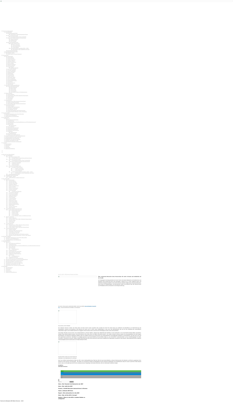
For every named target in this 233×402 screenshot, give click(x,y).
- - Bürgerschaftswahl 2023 (14, 166)
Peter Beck (10, 81)
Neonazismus (13, 125)
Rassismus (10, 131)
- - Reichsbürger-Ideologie (14, 252)
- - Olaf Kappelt (11, 197)
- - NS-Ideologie (11, 248)
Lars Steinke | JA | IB (12, 109)
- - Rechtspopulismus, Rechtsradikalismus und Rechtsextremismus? (24, 245)
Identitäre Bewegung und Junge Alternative (14, 114)
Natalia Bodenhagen (12, 80)
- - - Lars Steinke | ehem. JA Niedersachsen (20, 215)
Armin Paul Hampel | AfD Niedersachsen (16, 110)
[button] (62, 371)
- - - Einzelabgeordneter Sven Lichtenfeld (20, 160)
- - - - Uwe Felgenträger (18, 169)
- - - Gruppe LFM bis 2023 (16, 167)
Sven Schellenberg (12, 79)
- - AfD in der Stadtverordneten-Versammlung (19, 161)
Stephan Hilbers (11, 61)
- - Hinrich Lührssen (12, 206)
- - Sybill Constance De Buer (14, 226)
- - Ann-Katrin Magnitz (13, 192)
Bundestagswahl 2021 (12, 50)
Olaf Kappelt (10, 73)
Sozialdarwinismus (12, 133)
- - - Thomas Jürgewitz (15, 162)
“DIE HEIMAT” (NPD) (9, 52)
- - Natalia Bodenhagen (13, 204)
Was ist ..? (7, 118)
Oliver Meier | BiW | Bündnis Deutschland (17, 103)
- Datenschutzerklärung (11, 272)
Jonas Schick (13, 89)
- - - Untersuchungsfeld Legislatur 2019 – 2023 (21, 171)
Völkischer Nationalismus (13, 130)
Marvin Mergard (13, 87)
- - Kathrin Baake (12, 229)
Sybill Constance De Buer (13, 102)
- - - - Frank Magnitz (17, 170)
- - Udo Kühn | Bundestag (14, 231)
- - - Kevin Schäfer (14, 165)
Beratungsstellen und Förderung (12, 138)
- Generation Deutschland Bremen (13, 208)
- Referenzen (8, 268)
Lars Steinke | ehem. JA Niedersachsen (18, 92)
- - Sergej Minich (12, 181)
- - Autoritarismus (12, 244)
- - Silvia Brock (11, 221)
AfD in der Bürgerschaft (13, 35)
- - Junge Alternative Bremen (15, 209)
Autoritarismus (11, 120)
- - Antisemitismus (12, 250)
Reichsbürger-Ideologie (13, 129)
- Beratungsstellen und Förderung (13, 261)
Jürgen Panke (11, 96)
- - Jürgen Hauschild (12, 183)
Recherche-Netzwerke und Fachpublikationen (15, 135)
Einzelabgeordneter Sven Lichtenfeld (18, 36)
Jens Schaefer (13, 90)
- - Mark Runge (11, 207)
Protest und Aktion (74, 274)
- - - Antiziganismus (14, 256)
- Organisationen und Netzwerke (13, 239)
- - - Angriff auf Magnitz (15, 191)
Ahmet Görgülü (11, 58)
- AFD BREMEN (8, 155)
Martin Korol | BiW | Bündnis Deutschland (17, 101)
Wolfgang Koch (13, 40)
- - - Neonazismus (14, 249)
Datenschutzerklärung (10, 148)
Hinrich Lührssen (11, 82)
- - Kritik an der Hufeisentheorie (15, 258)
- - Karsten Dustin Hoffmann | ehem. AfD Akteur (19, 235)
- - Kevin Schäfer (12, 186)
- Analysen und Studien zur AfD (12, 264)
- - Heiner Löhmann (12, 189)
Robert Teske (13, 88)
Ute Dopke (10, 99)
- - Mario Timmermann (13, 185)
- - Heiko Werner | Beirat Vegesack (16, 177)
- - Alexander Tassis (12, 200)
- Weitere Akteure (9, 216)
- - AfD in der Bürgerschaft (14, 159)
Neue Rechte (10, 123)
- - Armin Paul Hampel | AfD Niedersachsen (18, 234)
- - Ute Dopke (11, 222)
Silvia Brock (10, 97)
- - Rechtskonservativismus (14, 243)
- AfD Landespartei (9, 180)
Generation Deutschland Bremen (12, 85)
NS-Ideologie (10, 124)
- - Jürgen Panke (11, 220)
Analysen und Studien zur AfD (11, 140)
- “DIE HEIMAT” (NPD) (10, 176)
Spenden (7, 146)
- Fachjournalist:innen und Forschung (14, 260)
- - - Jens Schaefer (14, 214)
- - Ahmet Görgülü (12, 182)
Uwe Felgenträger (16, 46)
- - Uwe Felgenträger (13, 195)
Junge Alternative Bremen (13, 86)
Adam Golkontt (11, 94)
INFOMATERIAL (6, 117)
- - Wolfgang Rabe (12, 196)
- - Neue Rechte (11, 246)
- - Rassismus (11, 254)
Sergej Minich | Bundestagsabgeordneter (19, 34)
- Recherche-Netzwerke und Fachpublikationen (16, 259)
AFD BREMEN (8, 32)
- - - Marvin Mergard (15, 211)
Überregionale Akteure (10, 104)
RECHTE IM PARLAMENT (8, 31)
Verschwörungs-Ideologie (13, 127)
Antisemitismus (11, 126)
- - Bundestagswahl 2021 (14, 174)
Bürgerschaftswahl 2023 (13, 42)
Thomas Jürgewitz (14, 39)
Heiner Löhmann (16, 44)
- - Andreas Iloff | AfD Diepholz (15, 230)
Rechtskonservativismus (13, 119)
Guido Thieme (11, 75)
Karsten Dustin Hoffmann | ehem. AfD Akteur (17, 111)
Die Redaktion (8, 143)
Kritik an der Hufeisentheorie (14, 134)
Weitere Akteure (8, 93)
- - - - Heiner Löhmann (18, 168)
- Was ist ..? (8, 242)
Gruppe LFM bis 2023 (15, 43)
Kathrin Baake (11, 105)
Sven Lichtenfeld (11, 78)
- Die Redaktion (9, 267)
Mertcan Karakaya (12, 64)
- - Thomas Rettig (12, 198)
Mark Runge (10, 84)
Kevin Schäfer (13, 41)
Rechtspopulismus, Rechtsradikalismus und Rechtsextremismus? (22, 122)
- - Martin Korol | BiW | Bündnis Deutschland (18, 224)
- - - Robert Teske (14, 212)
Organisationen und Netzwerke (12, 116)
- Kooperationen (9, 223)
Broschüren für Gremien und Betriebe (13, 141)
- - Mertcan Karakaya (13, 188)
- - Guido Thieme (12, 199)
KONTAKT (5, 142)
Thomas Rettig (11, 74)
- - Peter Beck (11, 205)
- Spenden (7, 269)
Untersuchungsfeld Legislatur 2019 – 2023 (19, 48)
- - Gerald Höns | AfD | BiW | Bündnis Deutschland (19, 219)
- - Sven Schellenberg (13, 203)
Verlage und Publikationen (11, 115)
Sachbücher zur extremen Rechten (12, 139)
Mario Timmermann (12, 62)
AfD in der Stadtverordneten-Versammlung (17, 37)
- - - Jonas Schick (14, 213)
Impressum (7, 147)
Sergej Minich (11, 57)
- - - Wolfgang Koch (14, 163)
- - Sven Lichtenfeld (12, 201)
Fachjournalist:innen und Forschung (13, 137)
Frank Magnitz (16, 47)
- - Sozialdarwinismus (13, 257)
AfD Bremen (67, 274)
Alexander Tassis (11, 77)
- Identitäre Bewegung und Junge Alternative (16, 237)
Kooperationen (8, 100)
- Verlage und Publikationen (12, 238)
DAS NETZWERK (6, 112)
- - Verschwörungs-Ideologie (14, 251)
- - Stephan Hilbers (12, 184)
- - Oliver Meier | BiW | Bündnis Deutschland (18, 227)
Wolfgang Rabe (11, 72)
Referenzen (7, 145)
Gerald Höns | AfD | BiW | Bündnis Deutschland (18, 95)
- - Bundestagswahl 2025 (14, 156)
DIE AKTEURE (5, 55)
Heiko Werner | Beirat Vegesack (14, 54)
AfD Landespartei (9, 56)
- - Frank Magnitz (12, 190)
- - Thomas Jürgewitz (13, 193)
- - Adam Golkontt (12, 218)
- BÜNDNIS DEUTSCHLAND (11, 175)
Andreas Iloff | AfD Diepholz (14, 107)
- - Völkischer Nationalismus (14, 253)
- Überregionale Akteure (11, 228)
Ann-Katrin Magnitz (12, 69)
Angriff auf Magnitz (14, 67)
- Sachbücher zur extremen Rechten (14, 263)
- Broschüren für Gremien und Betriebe (14, 265)
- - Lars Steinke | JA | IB (13, 233)
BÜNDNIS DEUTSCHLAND (11, 51)
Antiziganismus (13, 132)
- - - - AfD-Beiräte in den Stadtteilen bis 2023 (23, 173)
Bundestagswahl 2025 (12, 33)
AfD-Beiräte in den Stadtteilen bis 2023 (21, 49)
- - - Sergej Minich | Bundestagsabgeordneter (21, 158)
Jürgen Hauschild (11, 59)
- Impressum (8, 271)
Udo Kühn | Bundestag (13, 108)
